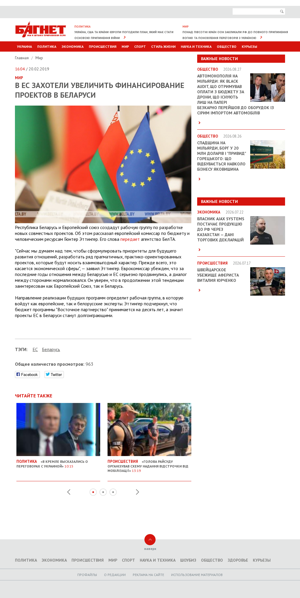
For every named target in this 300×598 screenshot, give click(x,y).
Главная (22, 57)
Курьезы (249, 46)
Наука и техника (196, 46)
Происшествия (102, 46)
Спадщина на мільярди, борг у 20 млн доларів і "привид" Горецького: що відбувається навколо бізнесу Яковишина (221, 156)
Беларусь (51, 349)
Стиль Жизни (163, 46)
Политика (46, 46)
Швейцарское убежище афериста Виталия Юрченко (218, 275)
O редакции (115, 574)
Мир (125, 46)
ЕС (35, 349)
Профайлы (87, 574)
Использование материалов (197, 574)
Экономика (72, 46)
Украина (24, 46)
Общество (226, 46)
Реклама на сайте (148, 574)
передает (130, 239)
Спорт (140, 46)
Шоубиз (188, 560)
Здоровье (238, 560)
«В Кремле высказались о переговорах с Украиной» (52, 463)
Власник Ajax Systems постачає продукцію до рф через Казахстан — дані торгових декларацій (220, 229)
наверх (150, 548)
